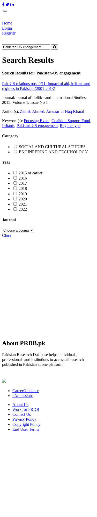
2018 (23, 188)
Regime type (70, 125)
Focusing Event (36, 120)
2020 (23, 199)
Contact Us (21, 414)
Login (7, 28)
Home (7, 23)
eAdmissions (22, 395)
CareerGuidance (25, 390)
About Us (20, 404)
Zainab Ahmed (32, 111)
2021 (23, 204)
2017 (23, 183)
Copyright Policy (26, 424)
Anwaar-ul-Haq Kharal (65, 111)
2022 (23, 209)
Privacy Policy (24, 419)
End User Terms (25, 429)
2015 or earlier (30, 173)
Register (9, 33)
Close (6, 235)
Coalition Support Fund (70, 120)
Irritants (8, 125)
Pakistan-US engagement (37, 125)
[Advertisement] (48, 286)
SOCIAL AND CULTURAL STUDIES (52, 147)
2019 (23, 194)
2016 (23, 178)
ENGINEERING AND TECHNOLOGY (53, 152)
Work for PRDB (25, 409)
